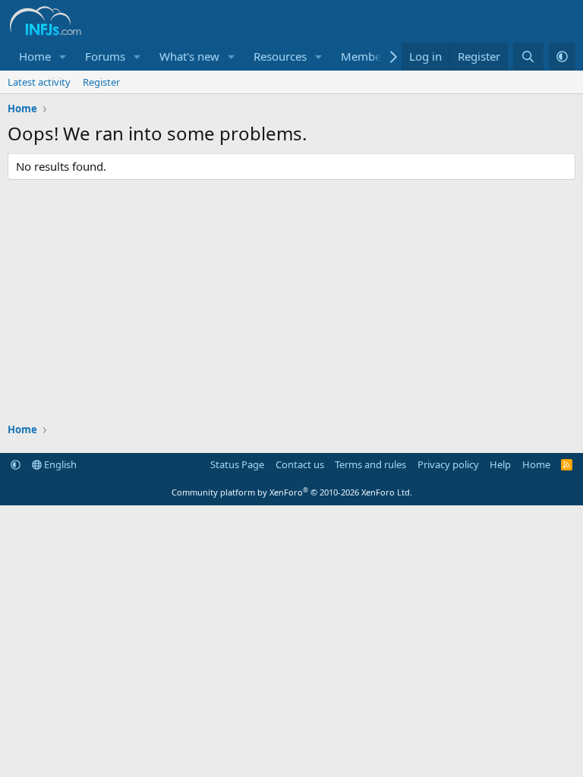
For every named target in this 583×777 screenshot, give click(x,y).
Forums (105, 56)
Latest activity (39, 82)
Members (366, 56)
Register (101, 82)
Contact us (300, 464)
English (59, 464)
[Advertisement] (291, 301)
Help (500, 464)
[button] (63, 56)
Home (35, 56)
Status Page (237, 464)
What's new (189, 56)
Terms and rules (370, 464)
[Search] (528, 56)
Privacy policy (448, 464)
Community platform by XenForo (292, 492)
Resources (280, 56)
